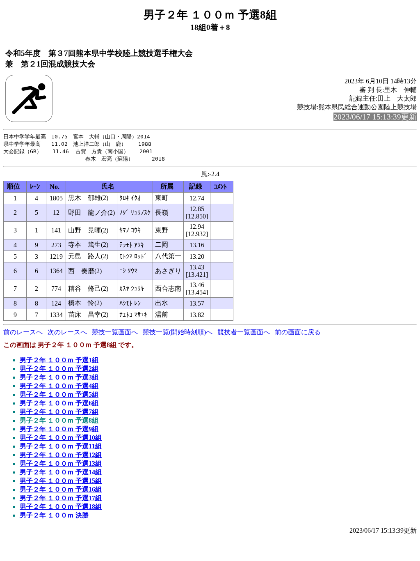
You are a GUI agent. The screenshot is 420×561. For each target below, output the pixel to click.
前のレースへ (23, 332)
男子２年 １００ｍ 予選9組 (59, 428)
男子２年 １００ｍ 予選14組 (61, 472)
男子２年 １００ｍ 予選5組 (59, 394)
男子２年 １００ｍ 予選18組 (61, 506)
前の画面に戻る (298, 332)
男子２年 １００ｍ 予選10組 (61, 437)
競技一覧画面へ (115, 332)
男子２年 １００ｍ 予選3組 (59, 377)
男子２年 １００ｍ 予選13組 (61, 463)
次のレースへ (67, 332)
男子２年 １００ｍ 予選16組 (61, 489)
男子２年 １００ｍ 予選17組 (61, 497)
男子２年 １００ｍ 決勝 (54, 515)
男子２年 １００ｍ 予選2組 (59, 368)
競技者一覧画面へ (243, 332)
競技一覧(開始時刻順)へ (177, 332)
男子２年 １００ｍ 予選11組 (61, 446)
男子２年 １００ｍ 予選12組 (61, 454)
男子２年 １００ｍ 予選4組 (59, 385)
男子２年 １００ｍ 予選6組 (59, 403)
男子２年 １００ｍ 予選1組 (59, 359)
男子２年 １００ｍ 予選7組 (59, 411)
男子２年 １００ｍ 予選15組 (61, 480)
